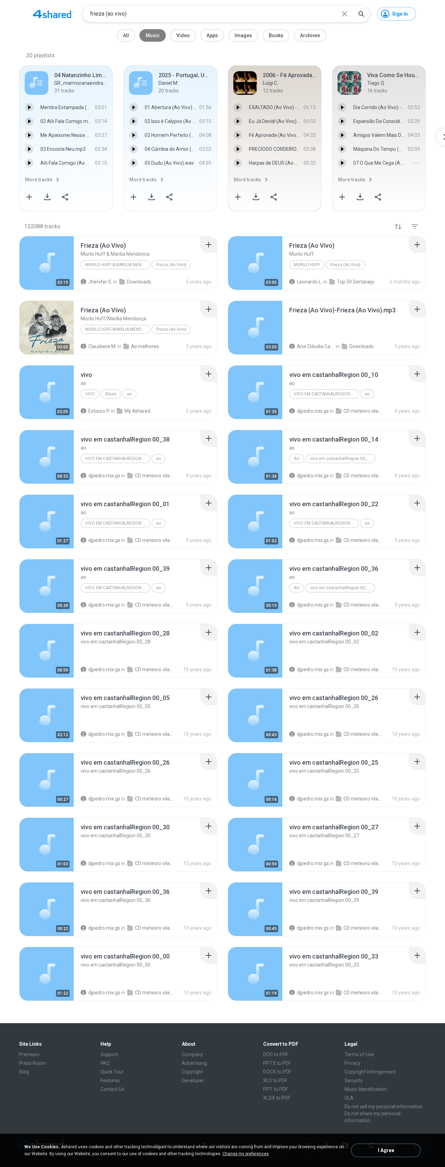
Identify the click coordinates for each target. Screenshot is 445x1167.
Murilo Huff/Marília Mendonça (117, 329)
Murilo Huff (307, 264)
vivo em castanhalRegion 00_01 (117, 523)
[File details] (46, 263)
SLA (349, 1098)
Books (276, 35)
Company (192, 1054)
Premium (29, 1054)
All (126, 35)
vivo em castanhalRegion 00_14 (341, 458)
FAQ (105, 1063)
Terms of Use (359, 1054)
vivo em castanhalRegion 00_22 (326, 523)
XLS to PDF (275, 1080)
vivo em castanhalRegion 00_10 (326, 394)
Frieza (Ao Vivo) (171, 264)
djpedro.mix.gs (104, 669)
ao (129, 394)
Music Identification (366, 1089)
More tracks (38, 179)
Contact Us (112, 1089)
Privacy (353, 1063)
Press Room (32, 1063)
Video (183, 35)
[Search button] (361, 14)
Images (243, 35)
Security (354, 1080)
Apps (212, 35)
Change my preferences (245, 1153)
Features (110, 1080)
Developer (193, 1080)
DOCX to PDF (277, 1072)
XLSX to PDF (276, 1098)
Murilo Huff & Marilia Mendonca (117, 264)
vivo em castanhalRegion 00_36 (341, 587)
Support (109, 1054)
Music (153, 35)
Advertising (194, 1063)
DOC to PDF (275, 1054)
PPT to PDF (275, 1089)
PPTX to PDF (277, 1063)
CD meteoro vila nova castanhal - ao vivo (154, 669)
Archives (310, 35)
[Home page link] (52, 14)
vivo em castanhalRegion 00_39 (117, 587)
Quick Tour (112, 1072)
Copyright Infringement (370, 1072)
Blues (110, 394)
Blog (24, 1072)
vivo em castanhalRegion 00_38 (117, 458)
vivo (90, 394)
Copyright (192, 1072)
